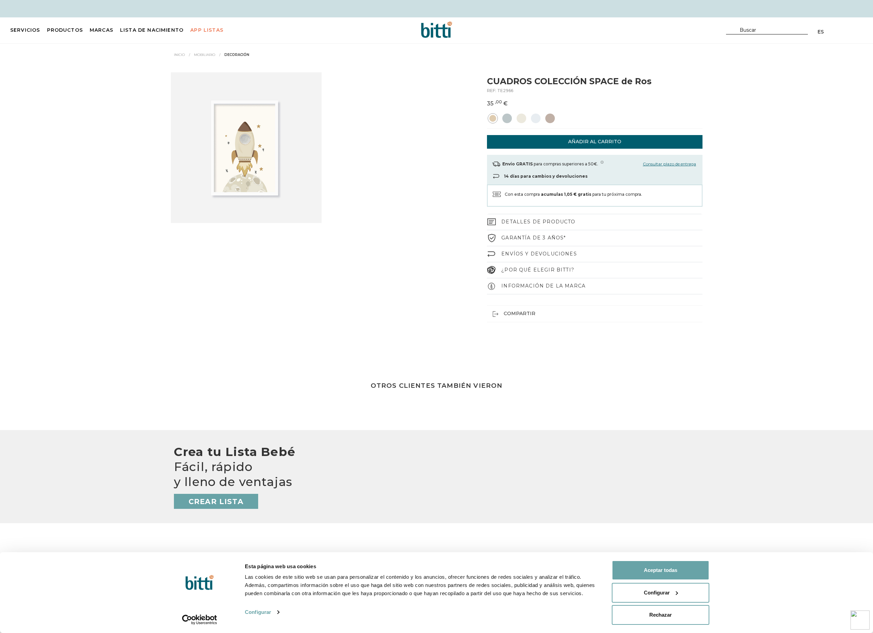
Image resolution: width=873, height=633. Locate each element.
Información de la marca (543, 286)
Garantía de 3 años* (533, 238)
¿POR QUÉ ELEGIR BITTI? (537, 270)
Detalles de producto (538, 222)
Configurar (258, 612)
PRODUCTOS (65, 30)
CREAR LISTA (216, 501)
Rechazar (660, 615)
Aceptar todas (660, 570)
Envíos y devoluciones (539, 254)
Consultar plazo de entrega (669, 163)
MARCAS (101, 30)
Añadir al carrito (594, 141)
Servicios (25, 30)
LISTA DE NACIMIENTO (151, 30)
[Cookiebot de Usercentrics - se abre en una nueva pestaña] (200, 620)
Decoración (236, 55)
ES (820, 32)
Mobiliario (204, 55)
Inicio (179, 55)
